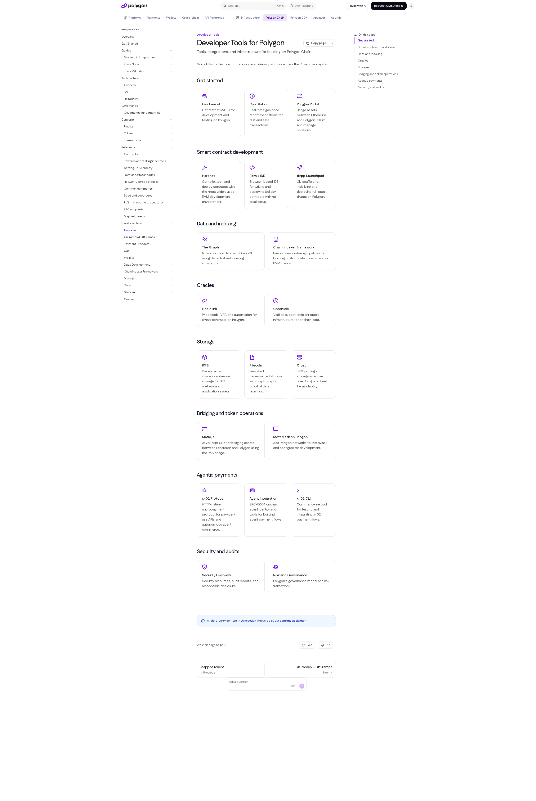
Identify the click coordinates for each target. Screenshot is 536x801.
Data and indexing (370, 54)
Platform (135, 18)
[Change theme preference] (411, 6)
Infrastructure (250, 18)
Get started (366, 41)
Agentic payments (370, 81)
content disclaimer (293, 621)
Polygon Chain (275, 18)
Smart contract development (378, 47)
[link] (219, 113)
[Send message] (301, 686)
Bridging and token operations (378, 74)
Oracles (363, 61)
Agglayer (319, 18)
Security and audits (371, 87)
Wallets (171, 18)
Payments (153, 18)
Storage (363, 67)
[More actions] (332, 43)
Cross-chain (190, 18)
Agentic (336, 18)
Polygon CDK (298, 18)
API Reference (214, 18)
